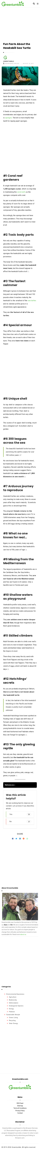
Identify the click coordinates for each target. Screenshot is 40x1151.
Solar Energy (13, 1023)
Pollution (12, 1011)
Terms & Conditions (20, 1108)
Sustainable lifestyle (13, 1014)
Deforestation (13, 1003)
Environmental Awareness (15, 994)
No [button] (19, 821)
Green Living (13, 1017)
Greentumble (8, 61)
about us (23, 934)
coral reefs (21, 192)
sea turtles (32, 301)
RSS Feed (20, 1103)
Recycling (12, 1020)
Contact (20, 1113)
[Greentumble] (13, 3)
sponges (8, 118)
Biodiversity (13, 1000)
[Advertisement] (20, 24)
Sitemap (20, 1106)
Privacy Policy (20, 1110)
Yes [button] (19, 814)
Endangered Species (12, 63)
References (9, 785)
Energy (11, 1009)
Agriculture (12, 997)
